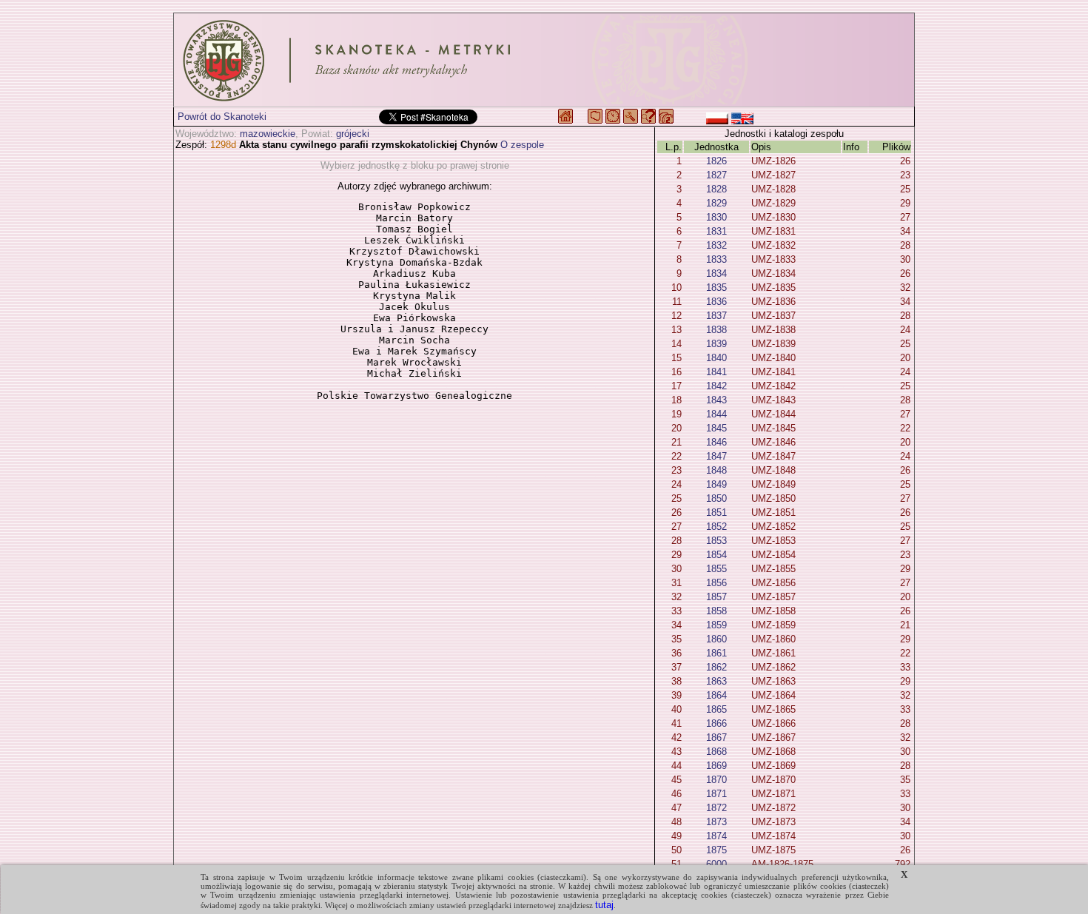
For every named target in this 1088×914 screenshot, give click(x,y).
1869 (716, 765)
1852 (716, 526)
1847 (716, 456)
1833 (716, 259)
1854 (716, 554)
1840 (716, 357)
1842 (716, 386)
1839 (716, 343)
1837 (716, 315)
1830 (716, 217)
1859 (716, 625)
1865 (716, 709)
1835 (716, 287)
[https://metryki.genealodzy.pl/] (544, 60)
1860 (716, 639)
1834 (716, 273)
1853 (716, 540)
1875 (716, 850)
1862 (716, 667)
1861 (716, 653)
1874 (716, 835)
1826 (716, 161)
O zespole (522, 144)
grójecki (352, 133)
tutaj (604, 904)
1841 (716, 371)
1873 (716, 821)
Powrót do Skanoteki (222, 116)
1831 (716, 231)
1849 (716, 484)
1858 (716, 610)
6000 (716, 864)
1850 (716, 498)
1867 (716, 737)
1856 (716, 582)
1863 (716, 681)
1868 (716, 751)
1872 (716, 807)
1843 (716, 400)
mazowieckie (267, 133)
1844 (716, 414)
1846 (716, 442)
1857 (716, 596)
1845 (716, 428)
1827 (716, 175)
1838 (716, 329)
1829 (716, 203)
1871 (716, 793)
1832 (716, 245)
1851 (716, 512)
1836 (716, 301)
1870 (716, 779)
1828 (716, 189)
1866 (716, 723)
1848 (716, 470)
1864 (716, 695)
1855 (716, 568)
